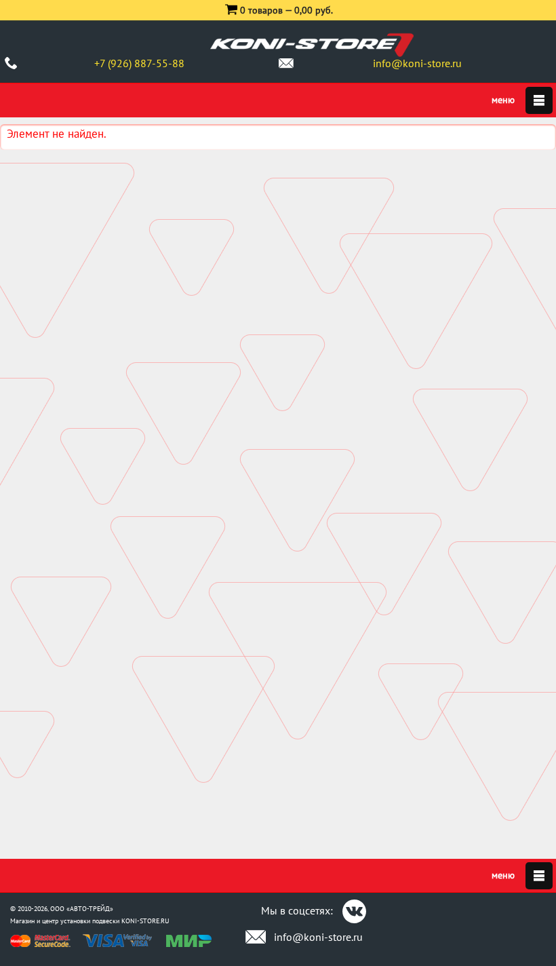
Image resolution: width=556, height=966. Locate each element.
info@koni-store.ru (417, 63)
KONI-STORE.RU (145, 920)
